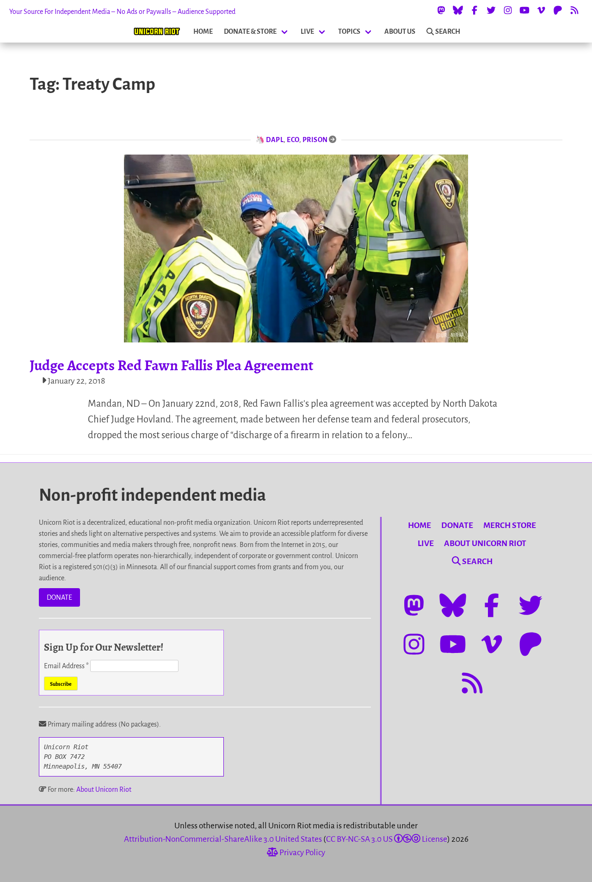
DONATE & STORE (250, 31)
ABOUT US (399, 31)
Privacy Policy (301, 852)
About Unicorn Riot (103, 789)
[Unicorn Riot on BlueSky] (458, 10)
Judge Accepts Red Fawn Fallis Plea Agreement (172, 365)
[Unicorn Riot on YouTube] (524, 10)
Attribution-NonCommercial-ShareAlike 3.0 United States (223, 839)
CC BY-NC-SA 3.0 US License (386, 839)
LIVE (307, 31)
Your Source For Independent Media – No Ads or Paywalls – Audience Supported (122, 11)
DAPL (275, 139)
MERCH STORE (509, 525)
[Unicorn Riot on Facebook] (474, 10)
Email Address (66, 666)
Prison (315, 139)
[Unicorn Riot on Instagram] (508, 10)
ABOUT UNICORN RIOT (485, 543)
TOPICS (349, 31)
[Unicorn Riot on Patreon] (557, 10)
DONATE (59, 597)
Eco (293, 139)
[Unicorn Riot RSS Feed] (574, 10)
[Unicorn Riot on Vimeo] (541, 10)
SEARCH (447, 31)
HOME (203, 31)
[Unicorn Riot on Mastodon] (441, 10)
